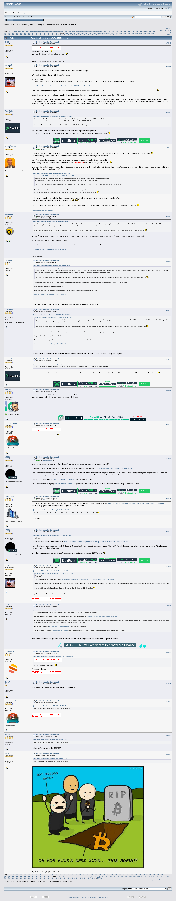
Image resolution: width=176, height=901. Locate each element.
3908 (135, 31)
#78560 (168, 754)
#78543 (168, 112)
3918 (21, 33)
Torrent (33, 17)
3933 (82, 33)
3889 (59, 31)
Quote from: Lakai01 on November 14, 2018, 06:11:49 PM (51, 510)
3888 (55, 31)
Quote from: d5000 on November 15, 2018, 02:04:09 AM (50, 571)
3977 (105, 35)
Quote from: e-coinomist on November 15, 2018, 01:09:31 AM (52, 535)
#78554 (168, 567)
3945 (130, 33)
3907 (131, 31)
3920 (29, 33)
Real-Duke (9, 111)
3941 (114, 33)
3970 (77, 35)
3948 (142, 33)
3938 (102, 33)
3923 (41, 33)
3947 (138, 33)
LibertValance (10, 146)
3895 (83, 31)
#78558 (168, 702)
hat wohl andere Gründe (63, 484)
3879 (19, 31)
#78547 (168, 310)
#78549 (168, 390)
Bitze (44, 149)
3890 (63, 31)
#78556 (168, 652)
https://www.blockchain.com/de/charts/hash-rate (114, 468)
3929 (66, 33)
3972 (85, 35)
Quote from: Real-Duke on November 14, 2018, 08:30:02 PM (51, 173)
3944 (126, 33)
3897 (91, 31)
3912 (151, 31)
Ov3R (7, 42)
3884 (39, 31)
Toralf (7, 682)
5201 (115, 35)
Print (168, 34)
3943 (122, 33)
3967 (65, 35)
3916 (13, 33)
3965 (57, 35)
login (25, 13)
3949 (146, 33)
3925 (49, 33)
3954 (13, 35)
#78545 (168, 216)
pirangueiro (9, 651)
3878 (15, 31)
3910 (143, 31)
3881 (27, 31)
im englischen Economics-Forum (63, 479)
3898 (95, 31)
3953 (9, 35)
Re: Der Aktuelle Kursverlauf (47, 42)
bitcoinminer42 (11, 423)
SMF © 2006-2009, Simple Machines (96, 897)
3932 (78, 33)
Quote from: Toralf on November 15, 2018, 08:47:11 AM (50, 706)
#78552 (168, 498)
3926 (53, 33)
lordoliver (9, 310)
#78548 (168, 360)
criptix (7, 605)
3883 (35, 31)
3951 (154, 33)
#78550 (168, 424)
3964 (53, 35)
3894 (79, 31)
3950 (150, 33)
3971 (81, 35)
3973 (89, 35)
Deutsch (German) (28, 25)
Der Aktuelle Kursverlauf (66, 25)
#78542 (168, 66)
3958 (29, 35)
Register (34, 20)
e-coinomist (9, 496)
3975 (97, 35)
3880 (23, 31)
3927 (57, 33)
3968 (69, 35)
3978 (109, 35)
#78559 (168, 735)
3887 (51, 31)
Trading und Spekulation (46, 25)
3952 (5, 35)
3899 (99, 31)
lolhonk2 (8, 260)
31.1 (29, 17)
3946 (134, 33)
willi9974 (8, 389)
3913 (155, 31)
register (31, 13)
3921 (33, 33)
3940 (110, 33)
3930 (70, 33)
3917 (17, 33)
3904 (119, 31)
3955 (17, 35)
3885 (43, 31)
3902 (111, 31)
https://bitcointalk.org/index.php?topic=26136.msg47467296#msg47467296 (136, 503)
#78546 (168, 261)
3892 (71, 31)
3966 (61, 35)
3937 (98, 33)
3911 (147, 31)
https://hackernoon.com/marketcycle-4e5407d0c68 (51, 249)
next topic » (167, 880)
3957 (25, 35)
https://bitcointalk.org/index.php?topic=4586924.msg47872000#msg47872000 (61, 86)
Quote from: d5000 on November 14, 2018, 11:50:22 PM (50, 610)
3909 (139, 31)
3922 (37, 33)
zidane (7, 735)
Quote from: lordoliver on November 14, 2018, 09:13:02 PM (51, 364)
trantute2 (8, 65)
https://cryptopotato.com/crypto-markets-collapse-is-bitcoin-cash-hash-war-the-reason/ (96, 542)
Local (18, 25)
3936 (94, 33)
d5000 (7, 457)
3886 (47, 31)
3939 (106, 33)
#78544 (168, 148)
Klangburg (9, 214)
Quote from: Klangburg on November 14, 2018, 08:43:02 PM (51, 265)
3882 (31, 31)
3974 (93, 35)
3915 (9, 33)
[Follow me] (9, 241)
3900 (103, 31)
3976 (101, 35)
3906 (127, 31)
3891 (67, 31)
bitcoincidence (47, 460)
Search (21, 20)
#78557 (168, 683)
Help (15, 20)
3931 (74, 33)
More (40, 20)
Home (10, 20)
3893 (75, 31)
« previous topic (157, 880)
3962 (45, 35)
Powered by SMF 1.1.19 (76, 897)
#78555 (168, 606)
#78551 (168, 459)
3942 (118, 33)
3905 (123, 31)
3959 (33, 35)
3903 (115, 31)
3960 (37, 35)
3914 (5, 33)
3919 (25, 33)
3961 (41, 35)
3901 (107, 31)
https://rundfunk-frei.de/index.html (42, 210)
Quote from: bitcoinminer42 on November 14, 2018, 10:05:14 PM (53, 656)
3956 (21, 35)
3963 (49, 35)
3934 (86, 33)
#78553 (168, 531)
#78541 (168, 43)
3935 (90, 33)
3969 (73, 35)
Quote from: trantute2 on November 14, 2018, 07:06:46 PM (51, 221)
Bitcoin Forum (9, 25)
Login (27, 20)
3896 (87, 31)
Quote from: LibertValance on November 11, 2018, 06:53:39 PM (52, 116)
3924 (45, 33)
